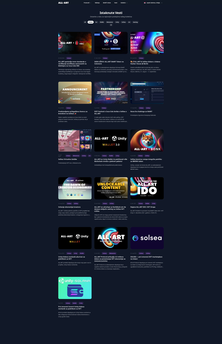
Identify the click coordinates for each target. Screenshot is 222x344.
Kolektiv (123, 3)
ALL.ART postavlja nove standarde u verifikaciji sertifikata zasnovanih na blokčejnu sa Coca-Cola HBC (72, 64)
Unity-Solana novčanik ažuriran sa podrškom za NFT (71, 258)
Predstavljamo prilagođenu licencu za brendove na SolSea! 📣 (72, 112)
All (85, 22)
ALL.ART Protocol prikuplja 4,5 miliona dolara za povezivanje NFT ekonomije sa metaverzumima (109, 259)
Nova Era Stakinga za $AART (141, 111)
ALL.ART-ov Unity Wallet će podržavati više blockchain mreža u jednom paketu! (110, 160)
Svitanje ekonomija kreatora (69, 207)
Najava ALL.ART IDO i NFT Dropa (142, 207)
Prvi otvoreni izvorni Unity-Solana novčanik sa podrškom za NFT (71, 308)
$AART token (107, 3)
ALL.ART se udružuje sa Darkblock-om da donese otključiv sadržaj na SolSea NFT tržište (110, 209)
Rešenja (97, 3)
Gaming (135, 22)
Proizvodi (86, 3)
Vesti (115, 3)
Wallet (102, 22)
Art (129, 22)
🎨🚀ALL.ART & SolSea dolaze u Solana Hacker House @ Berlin (145, 63)
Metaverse (110, 22)
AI (111, 25)
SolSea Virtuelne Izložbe (67, 159)
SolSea (124, 22)
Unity (117, 22)
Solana (91, 22)
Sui (96, 22)
